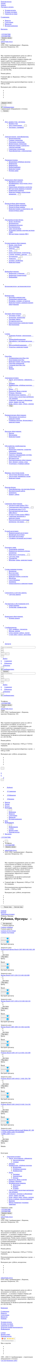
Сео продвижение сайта (9, 1360)
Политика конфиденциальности (12, 1327)
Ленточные (16, 1185)
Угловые (16, 1188)
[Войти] (2, 771)
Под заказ (5, 956)
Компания (4, 1308)
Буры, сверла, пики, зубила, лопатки (21, 1197)
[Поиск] (2, 768)
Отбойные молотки (19, 1169)
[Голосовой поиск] (3, 653)
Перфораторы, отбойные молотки (20, 1165)
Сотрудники (9, 22)
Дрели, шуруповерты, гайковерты (20, 1158)
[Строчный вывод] (4, 934)
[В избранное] (5, 938)
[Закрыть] (2, 780)
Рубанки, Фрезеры (15, 1181)
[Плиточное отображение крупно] (1, 934)
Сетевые (16, 1162)
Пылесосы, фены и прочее (18, 1179)
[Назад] (10, 810)
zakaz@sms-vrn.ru (7, 41)
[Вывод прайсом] (6, 934)
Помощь (3, 1318)
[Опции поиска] (2, 651)
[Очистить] (2, 649)
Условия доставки (11, 12)
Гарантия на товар (11, 14)
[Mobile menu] (2, 694)
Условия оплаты (10, 10)
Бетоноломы (17, 1167)
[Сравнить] (5, 941)
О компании (5, 1311)
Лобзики (12, 1163)
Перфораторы (17, 1171)
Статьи (3, 1332)
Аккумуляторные (19, 1160)
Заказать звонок (6, 38)
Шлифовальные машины (17, 1183)
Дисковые (16, 1174)
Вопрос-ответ (5, 1334)
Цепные (15, 1178)
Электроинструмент (14, 1156)
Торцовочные (17, 1176)
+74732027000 (5, 34)
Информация (5, 1329)
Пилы (11, 1172)
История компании (11, 26)
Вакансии (8, 24)
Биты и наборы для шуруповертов (20, 1199)
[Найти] (7, 653)
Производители (6, 1336)
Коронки (12, 1201)
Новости (8, 20)
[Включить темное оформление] (3, 105)
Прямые (15, 1186)
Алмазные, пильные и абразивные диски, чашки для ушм (20, 1194)
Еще (11, 405)
